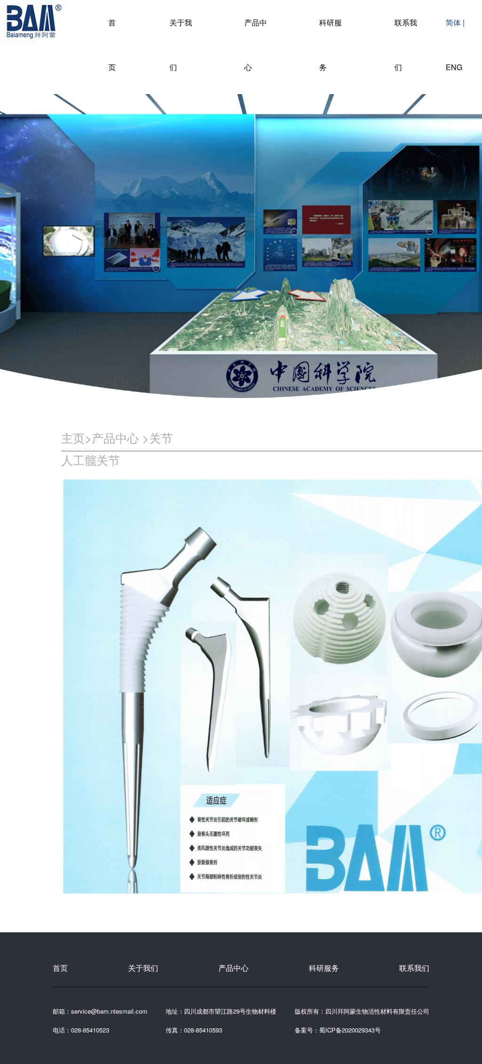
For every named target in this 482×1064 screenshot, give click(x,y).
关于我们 (143, 967)
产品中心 (117, 437)
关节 (161, 437)
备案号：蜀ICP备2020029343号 (338, 1029)
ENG (454, 67)
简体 (454, 22)
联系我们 (414, 967)
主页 (73, 437)
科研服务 (324, 967)
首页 (60, 967)
